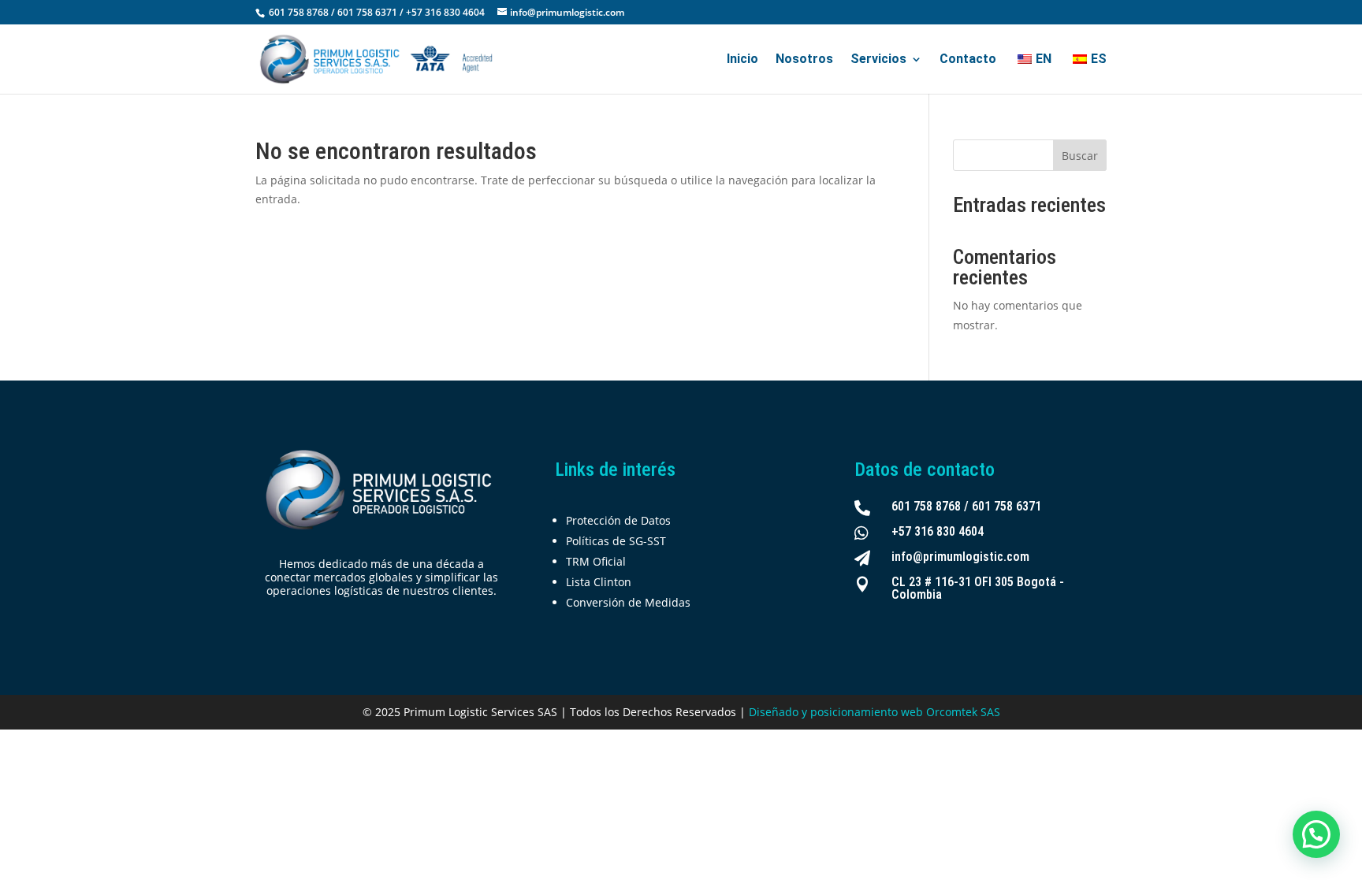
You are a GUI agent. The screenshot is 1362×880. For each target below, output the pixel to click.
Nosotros (804, 60)
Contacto (968, 60)
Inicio (742, 60)
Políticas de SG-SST (616, 540)
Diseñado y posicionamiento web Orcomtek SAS (874, 711)
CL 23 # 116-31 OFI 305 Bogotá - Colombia (977, 588)
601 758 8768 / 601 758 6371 (966, 506)
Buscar (1080, 155)
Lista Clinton (598, 581)
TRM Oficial (596, 561)
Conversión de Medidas (628, 602)
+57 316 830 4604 (937, 531)
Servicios (878, 60)
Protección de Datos (618, 520)
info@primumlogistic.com (960, 556)
